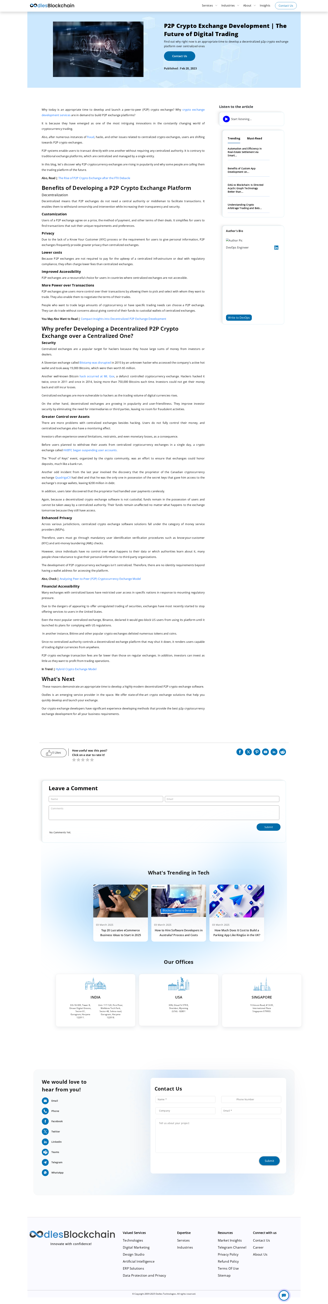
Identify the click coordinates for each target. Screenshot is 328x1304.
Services (208, 5)
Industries (228, 5)
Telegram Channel (232, 1247)
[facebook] (239, 751)
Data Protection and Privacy (144, 1275)
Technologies (133, 1240)
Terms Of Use (228, 1268)
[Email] (265, 751)
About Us (260, 1254)
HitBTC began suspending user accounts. (90, 450)
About (247, 5)
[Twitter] (248, 751)
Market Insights (230, 1240)
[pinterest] (257, 751)
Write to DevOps (239, 318)
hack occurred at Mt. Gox (97, 376)
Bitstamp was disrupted (95, 362)
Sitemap (224, 1275)
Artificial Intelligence (139, 1261)
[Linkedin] (274, 751)
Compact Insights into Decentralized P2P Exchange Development (123, 319)
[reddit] (282, 751)
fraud (90, 137)
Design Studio (133, 1254)
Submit (269, 1161)
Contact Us (286, 6)
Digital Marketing (136, 1247)
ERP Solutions (133, 1268)
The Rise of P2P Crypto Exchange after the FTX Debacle (94, 178)
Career (258, 1247)
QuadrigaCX (63, 477)
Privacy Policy (228, 1254)
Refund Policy (228, 1261)
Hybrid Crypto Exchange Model (76, 669)
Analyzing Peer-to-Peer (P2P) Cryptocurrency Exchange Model (100, 579)
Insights (265, 5)
